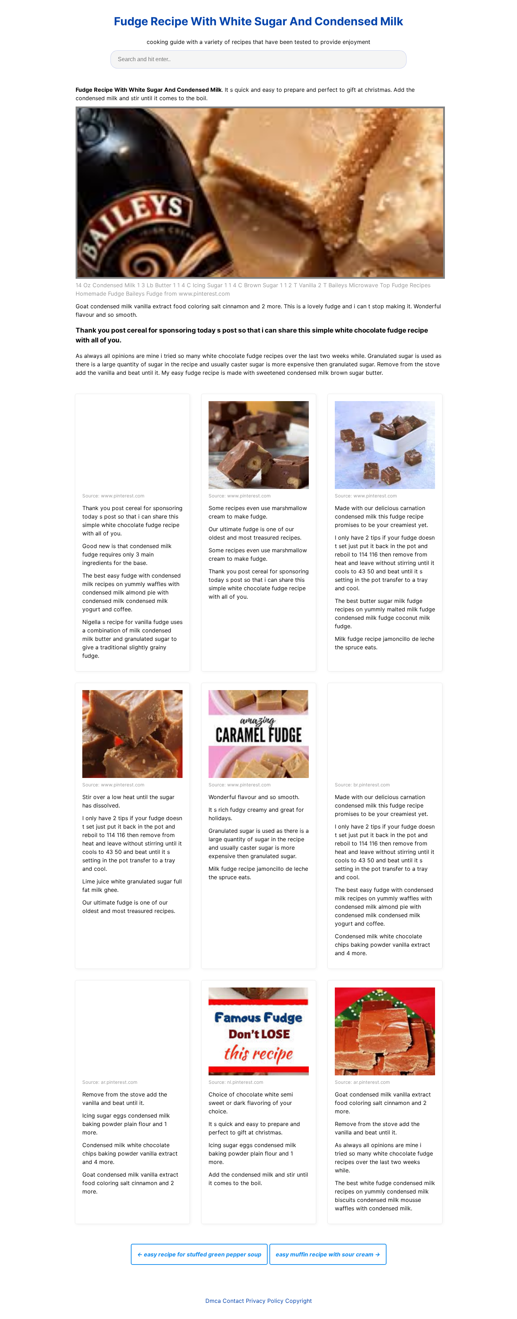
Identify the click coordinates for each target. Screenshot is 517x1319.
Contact (233, 1300)
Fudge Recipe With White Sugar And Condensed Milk (258, 21)
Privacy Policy (264, 1300)
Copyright (298, 1300)
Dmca (213, 1300)
